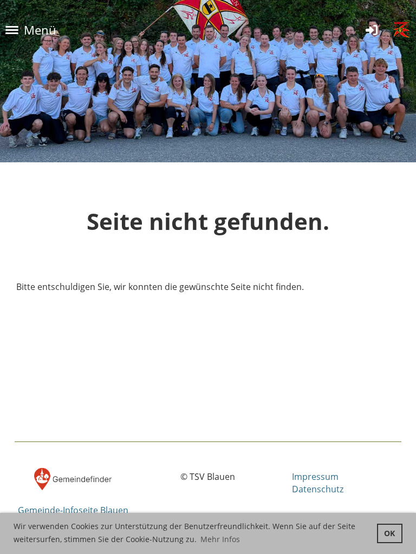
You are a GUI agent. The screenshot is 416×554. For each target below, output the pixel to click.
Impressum (315, 477)
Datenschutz (317, 489)
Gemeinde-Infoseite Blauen (73, 510)
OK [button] (389, 533)
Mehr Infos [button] (220, 539)
